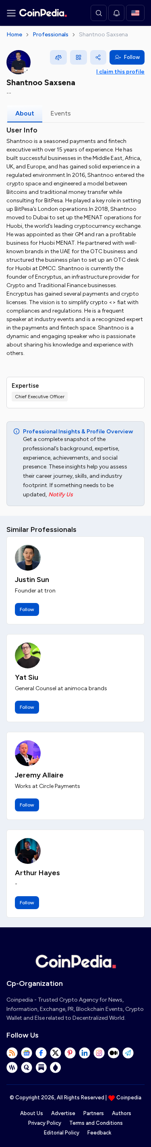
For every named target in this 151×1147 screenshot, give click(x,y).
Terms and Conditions (96, 1123)
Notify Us (60, 494)
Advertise (63, 1113)
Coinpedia (128, 1097)
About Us (31, 1113)
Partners (93, 1113)
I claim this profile (120, 71)
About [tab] (24, 113)
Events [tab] (60, 113)
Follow (132, 57)
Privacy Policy (44, 1123)
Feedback (99, 1133)
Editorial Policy (61, 1133)
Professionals (50, 34)
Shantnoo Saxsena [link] (103, 34)
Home (14, 34)
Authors (121, 1113)
